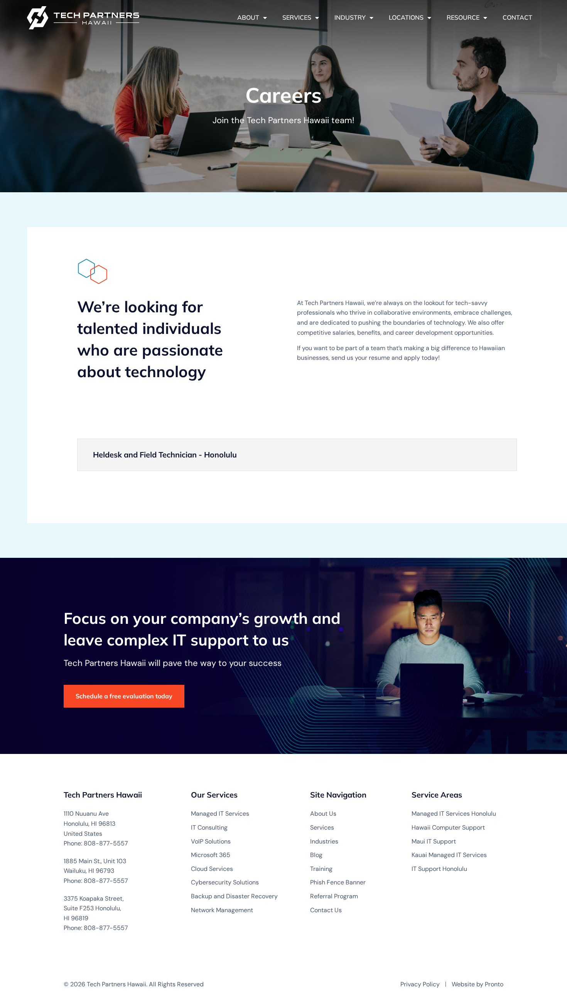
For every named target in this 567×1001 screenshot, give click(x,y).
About (248, 17)
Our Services (214, 794)
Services (296, 17)
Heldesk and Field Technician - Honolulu (165, 454)
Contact (517, 17)
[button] (297, 455)
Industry (350, 17)
